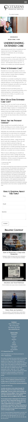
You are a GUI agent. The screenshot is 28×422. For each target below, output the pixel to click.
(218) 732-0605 (14, 14)
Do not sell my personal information (18, 383)
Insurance (14, 339)
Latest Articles (14, 346)
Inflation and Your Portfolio (14, 283)
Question (4, 211)
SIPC (6, 391)
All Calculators (14, 349)
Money (14, 342)
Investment (14, 336)
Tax (14, 341)
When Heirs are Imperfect (14, 310)
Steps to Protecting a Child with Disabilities (14, 253)
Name (4, 196)
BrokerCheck (8, 355)
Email (4, 204)
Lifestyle (14, 344)
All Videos (14, 348)
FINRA (3, 391)
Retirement (14, 334)
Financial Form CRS (8, 351)
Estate (14, 337)
